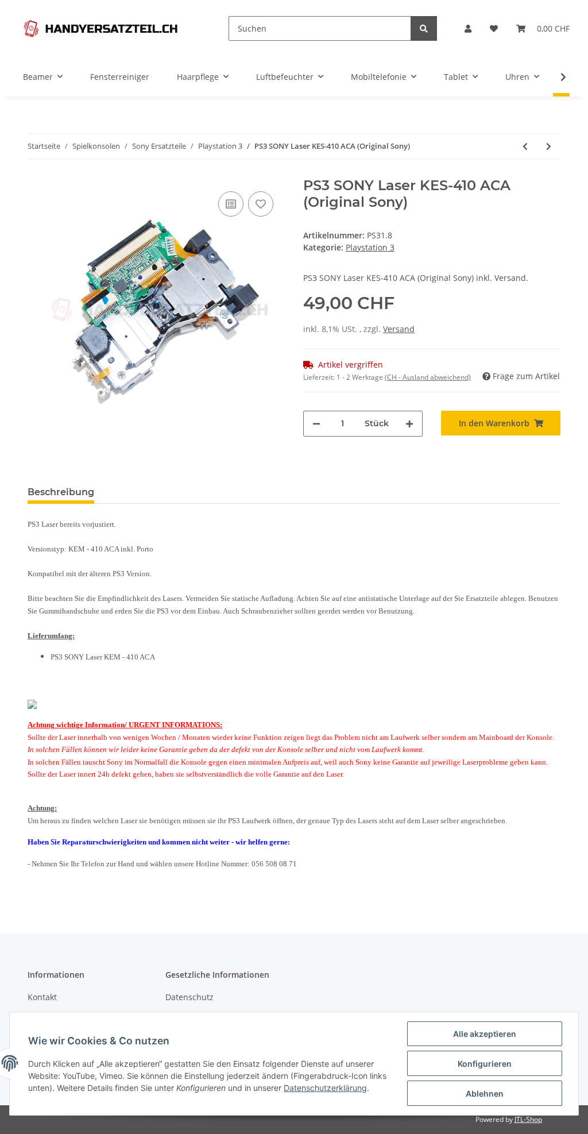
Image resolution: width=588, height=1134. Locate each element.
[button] (468, 28)
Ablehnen (485, 1093)
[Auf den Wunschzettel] (260, 204)
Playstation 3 (370, 247)
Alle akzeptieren (484, 1034)
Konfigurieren (485, 1064)
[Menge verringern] (316, 423)
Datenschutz (189, 997)
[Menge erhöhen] (409, 423)
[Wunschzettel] (494, 28)
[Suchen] (424, 28)
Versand (399, 328)
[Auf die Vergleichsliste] (230, 204)
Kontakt (42, 997)
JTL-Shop (528, 1119)
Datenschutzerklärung (325, 1088)
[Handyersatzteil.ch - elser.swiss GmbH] (100, 28)
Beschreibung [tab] (61, 492)
